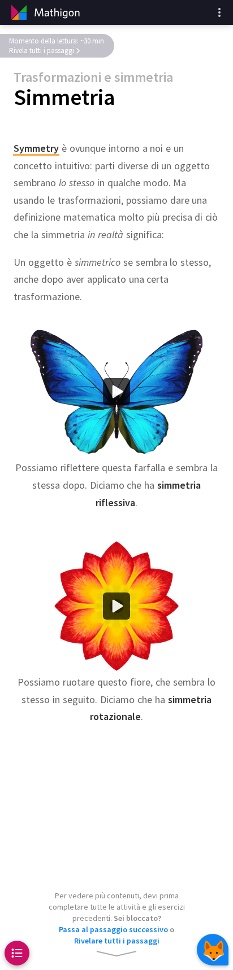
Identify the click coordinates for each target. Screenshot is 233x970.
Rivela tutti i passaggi (41, 50)
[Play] (116, 392)
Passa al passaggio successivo (113, 929)
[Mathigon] (44, 12)
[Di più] (219, 12)
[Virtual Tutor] (212, 949)
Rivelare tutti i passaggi (116, 941)
